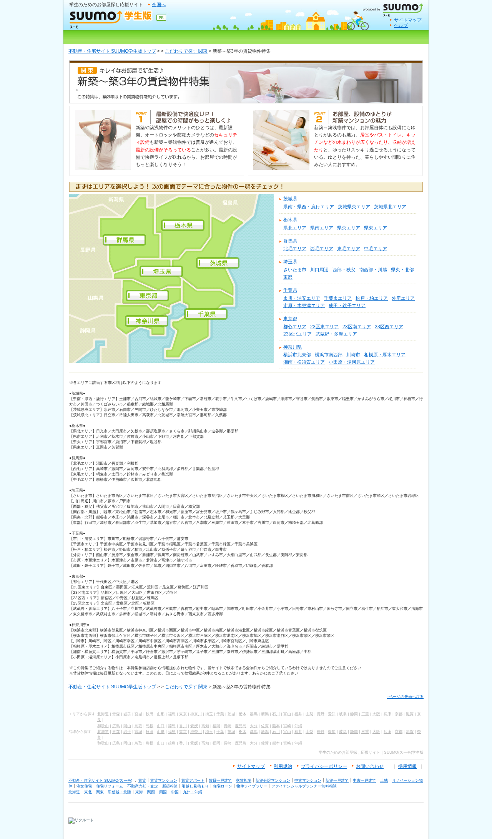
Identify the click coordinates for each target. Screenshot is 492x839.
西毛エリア (321, 248)
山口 (161, 726)
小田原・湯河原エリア (352, 362)
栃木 (242, 714)
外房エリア (403, 298)
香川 (183, 726)
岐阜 (343, 714)
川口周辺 (319, 269)
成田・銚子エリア (347, 305)
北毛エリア (294, 248)
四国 (163, 792)
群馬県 (290, 241)
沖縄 (298, 726)
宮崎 (287, 726)
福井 (298, 714)
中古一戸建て (364, 780)
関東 (100, 792)
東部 (288, 277)
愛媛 (194, 726)
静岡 (354, 714)
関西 (151, 792)
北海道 (103, 714)
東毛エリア (348, 248)
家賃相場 (243, 780)
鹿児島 (240, 726)
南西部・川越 (373, 269)
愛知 (332, 714)
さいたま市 (294, 269)
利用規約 (283, 766)
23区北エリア (297, 334)
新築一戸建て (337, 780)
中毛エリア (375, 248)
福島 (172, 714)
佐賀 (265, 726)
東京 (183, 714)
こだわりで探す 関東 (186, 51)
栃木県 (290, 220)
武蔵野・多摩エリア (336, 334)
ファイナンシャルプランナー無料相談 (304, 786)
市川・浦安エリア (301, 298)
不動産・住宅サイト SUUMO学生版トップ (112, 51)
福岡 (216, 726)
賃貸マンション (163, 780)
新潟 (265, 714)
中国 (175, 792)
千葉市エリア (338, 298)
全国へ (159, 4)
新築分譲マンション (273, 780)
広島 (116, 726)
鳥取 (138, 726)
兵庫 (387, 714)
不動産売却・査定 (142, 786)
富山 (287, 714)
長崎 (227, 726)
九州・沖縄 (192, 792)
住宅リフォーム (109, 786)
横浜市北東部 (297, 354)
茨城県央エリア (354, 206)
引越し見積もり (195, 786)
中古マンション (307, 780)
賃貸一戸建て (220, 780)
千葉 (220, 714)
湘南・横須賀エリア (304, 362)
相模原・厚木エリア (385, 354)
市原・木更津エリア (304, 305)
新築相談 (170, 786)
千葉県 (290, 290)
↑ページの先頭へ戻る (405, 696)
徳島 (172, 726)
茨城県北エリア (390, 206)
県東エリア (375, 228)
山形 (161, 714)
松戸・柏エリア (372, 298)
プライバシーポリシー (324, 766)
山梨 (309, 714)
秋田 (149, 714)
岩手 (127, 714)
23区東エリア (324, 326)
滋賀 (410, 714)
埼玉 (209, 714)
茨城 (231, 714)
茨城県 (290, 198)
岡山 (127, 726)
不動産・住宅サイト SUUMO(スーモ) (100, 780)
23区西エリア (389, 326)
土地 (384, 780)
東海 (139, 792)
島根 (149, 726)
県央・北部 (402, 269)
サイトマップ (408, 20)
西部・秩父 (344, 269)
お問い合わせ (370, 766)
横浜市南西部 (328, 354)
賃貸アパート (192, 780)
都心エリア (294, 326)
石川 (276, 714)
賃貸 (142, 780)
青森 (116, 714)
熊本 (276, 726)
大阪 (376, 714)
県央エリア (348, 228)
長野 (320, 714)
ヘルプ (401, 25)
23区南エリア (356, 326)
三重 (365, 714)
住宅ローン (222, 786)
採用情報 (407, 766)
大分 (254, 726)
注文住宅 (84, 786)
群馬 (254, 714)
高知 (205, 726)
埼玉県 (290, 261)
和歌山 (103, 726)
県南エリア (321, 228)
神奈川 (196, 714)
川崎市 (353, 354)
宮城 (138, 714)
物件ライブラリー (251, 786)
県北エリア (294, 228)
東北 (88, 792)
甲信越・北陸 (119, 792)
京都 (398, 714)
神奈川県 (292, 347)
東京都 (290, 318)
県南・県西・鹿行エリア (308, 206)
